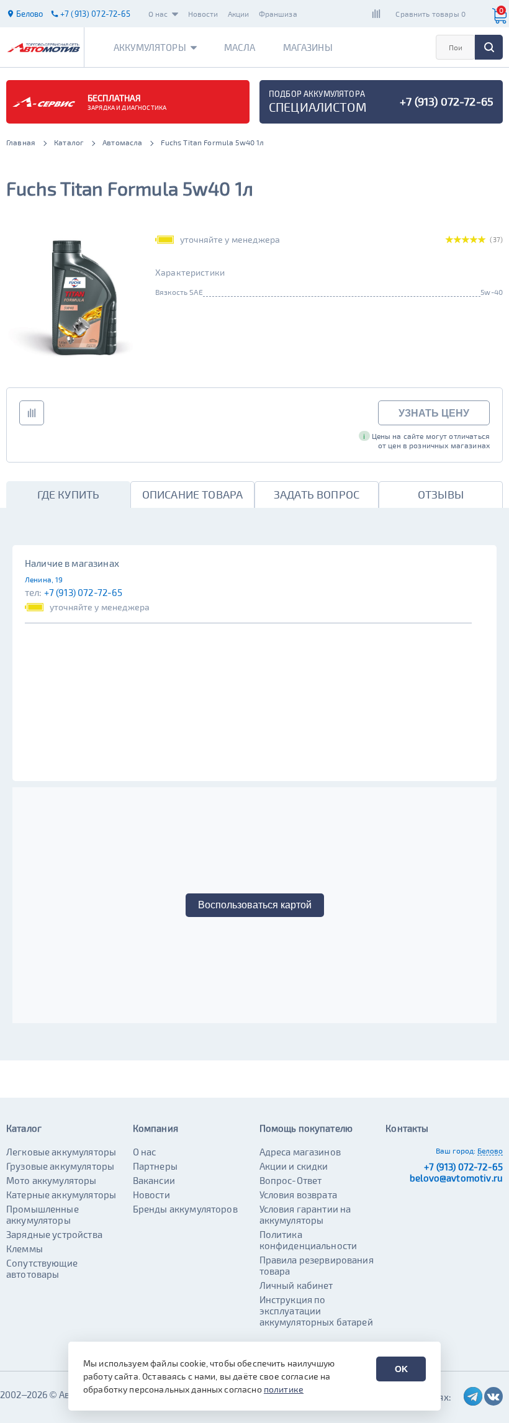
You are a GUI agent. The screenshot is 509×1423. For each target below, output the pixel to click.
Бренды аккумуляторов (185, 1208)
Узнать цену (434, 413)
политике (284, 1389)
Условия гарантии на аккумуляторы (305, 1214)
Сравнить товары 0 (430, 13)
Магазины (308, 47)
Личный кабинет (296, 1285)
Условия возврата (298, 1194)
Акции (239, 13)
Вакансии (154, 1180)
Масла (240, 47)
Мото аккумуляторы (51, 1180)
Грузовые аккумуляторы (60, 1166)
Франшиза (278, 13)
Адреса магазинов (300, 1151)
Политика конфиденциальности (308, 1240)
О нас (158, 13)
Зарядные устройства (54, 1234)
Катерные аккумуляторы (61, 1194)
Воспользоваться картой (255, 905)
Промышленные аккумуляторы (42, 1214)
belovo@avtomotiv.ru (456, 1177)
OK (401, 1369)
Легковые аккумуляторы (61, 1151)
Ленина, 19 (44, 579)
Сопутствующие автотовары (42, 1268)
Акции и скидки (293, 1166)
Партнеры (155, 1166)
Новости (203, 13)
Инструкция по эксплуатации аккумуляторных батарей (316, 1310)
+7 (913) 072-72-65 (83, 592)
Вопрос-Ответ (290, 1180)
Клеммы (24, 1248)
